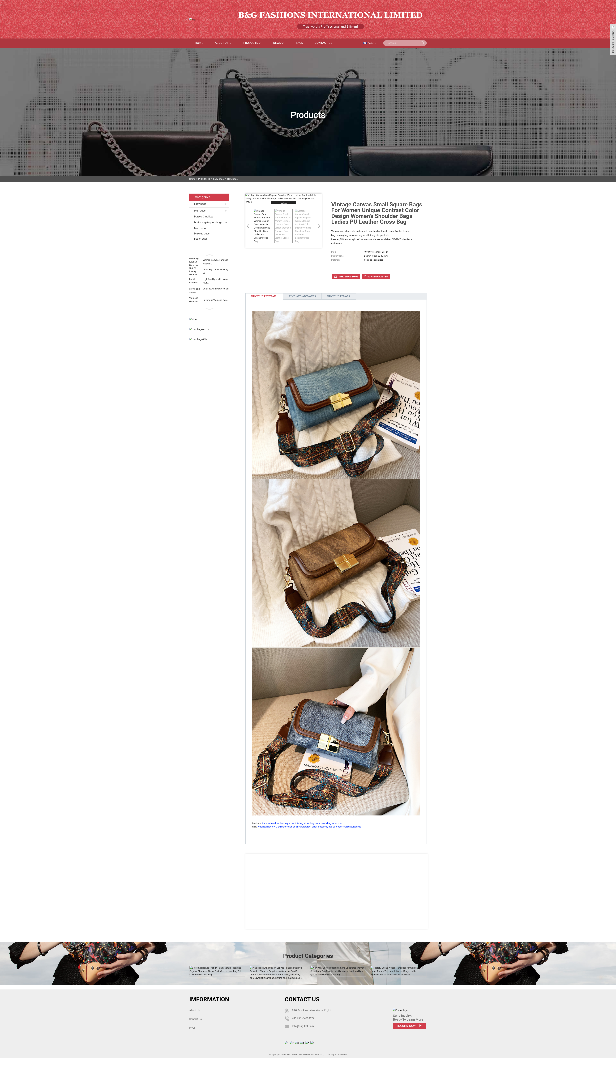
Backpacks (200, 228)
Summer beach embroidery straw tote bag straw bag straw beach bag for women (302, 823)
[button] (209, 254)
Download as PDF (378, 276)
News (277, 42)
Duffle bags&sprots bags (208, 222)
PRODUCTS (250, 42)
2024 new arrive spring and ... (216, 290)
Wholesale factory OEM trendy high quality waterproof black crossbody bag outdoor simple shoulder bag (309, 826)
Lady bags (218, 179)
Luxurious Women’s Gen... (216, 300)
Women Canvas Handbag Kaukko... (215, 262)
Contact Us (323, 42)
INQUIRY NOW (406, 1025)
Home (199, 42)
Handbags (232, 179)
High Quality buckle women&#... (216, 281)
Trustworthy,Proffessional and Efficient (330, 26)
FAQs (299, 42)
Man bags (199, 210)
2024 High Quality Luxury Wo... (215, 271)
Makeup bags (202, 233)
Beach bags (200, 238)
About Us (221, 42)
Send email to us (348, 276)
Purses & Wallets (203, 216)
